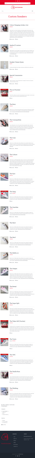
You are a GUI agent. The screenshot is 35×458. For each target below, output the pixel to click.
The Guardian (14, 207)
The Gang (13, 191)
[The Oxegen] (4, 272)
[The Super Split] (4, 306)
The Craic (13, 138)
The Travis (13, 339)
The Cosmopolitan (15, 120)
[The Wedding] (4, 391)
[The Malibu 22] (4, 256)
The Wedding (14, 388)
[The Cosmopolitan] (4, 123)
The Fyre (12, 174)
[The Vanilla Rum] (4, 374)
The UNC (12, 355)
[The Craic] (4, 141)
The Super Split (14, 303)
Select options (12, 39)
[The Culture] (4, 158)
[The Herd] (4, 226)
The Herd (13, 223)
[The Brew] (4, 107)
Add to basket (12, 69)
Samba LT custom (15, 45)
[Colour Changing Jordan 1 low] (4, 28)
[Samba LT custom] (4, 48)
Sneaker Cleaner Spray (17, 62)
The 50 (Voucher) (15, 90)
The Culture (13, 154)
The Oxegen (13, 268)
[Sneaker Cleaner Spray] (4, 65)
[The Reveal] (4, 289)
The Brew (13, 104)
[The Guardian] (4, 210)
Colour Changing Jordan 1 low (19, 25)
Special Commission (16, 75)
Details (17, 39)
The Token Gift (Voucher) (17, 321)
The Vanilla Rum (15, 371)
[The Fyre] (4, 177)
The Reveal (13, 286)
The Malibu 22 (14, 253)
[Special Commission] (4, 78)
